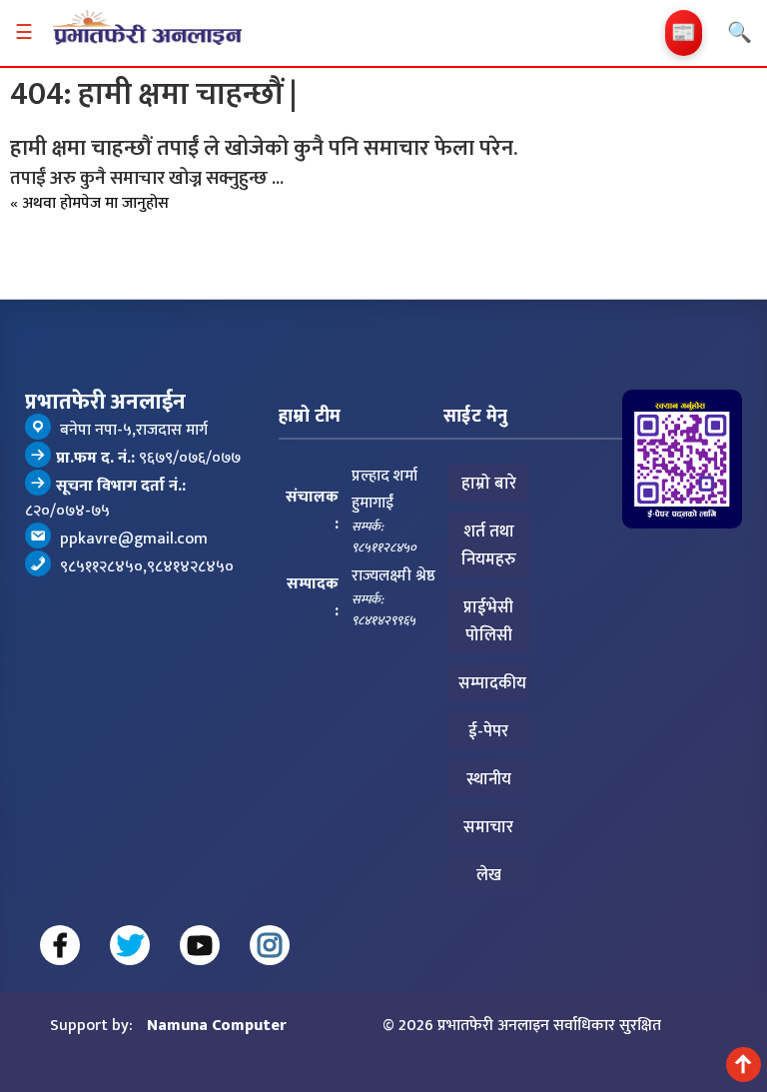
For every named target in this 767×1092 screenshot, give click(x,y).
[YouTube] (200, 945)
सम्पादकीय (492, 683)
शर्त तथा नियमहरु (488, 545)
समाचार (488, 827)
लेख (488, 875)
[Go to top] (743, 1064)
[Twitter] (130, 945)
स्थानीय (488, 779)
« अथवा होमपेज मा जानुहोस (89, 203)
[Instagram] (270, 945)
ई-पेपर (488, 731)
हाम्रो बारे (488, 484)
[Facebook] (60, 945)
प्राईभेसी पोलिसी (488, 621)
